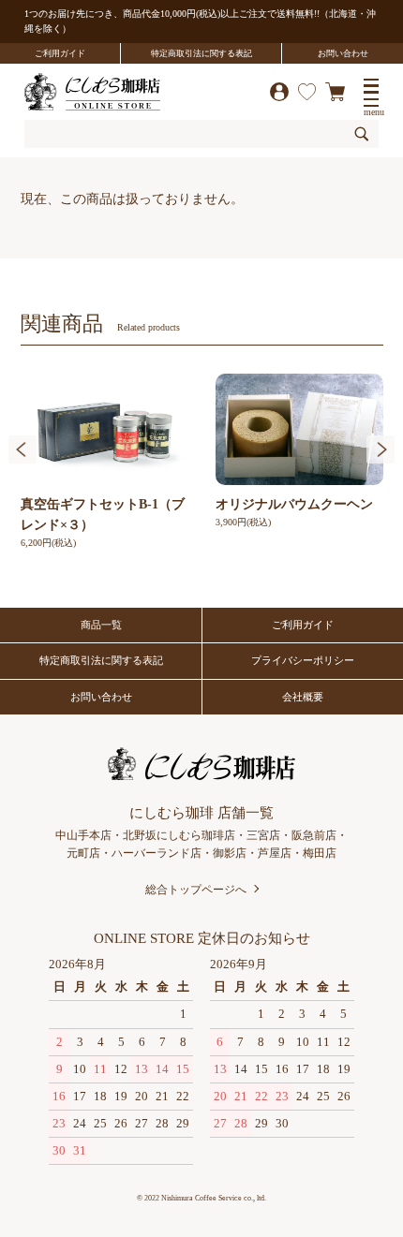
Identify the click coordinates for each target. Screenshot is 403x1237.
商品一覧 (101, 624)
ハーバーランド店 (157, 853)
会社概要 (302, 696)
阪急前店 (313, 835)
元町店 (83, 853)
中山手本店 (83, 835)
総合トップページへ (195, 889)
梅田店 (319, 853)
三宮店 (263, 835)
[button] (22, 449)
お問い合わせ (343, 53)
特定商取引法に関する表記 (201, 53)
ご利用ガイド (60, 53)
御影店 (229, 853)
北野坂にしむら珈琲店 (179, 835)
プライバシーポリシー (302, 660)
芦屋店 (274, 853)
